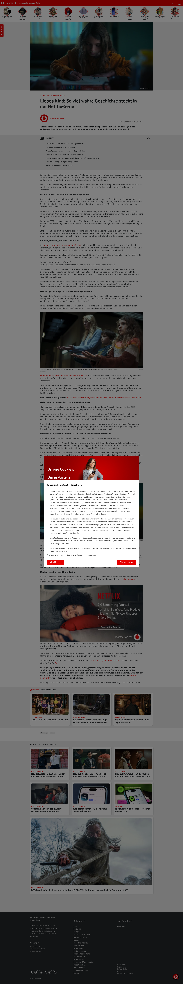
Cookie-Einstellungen (75, 555)
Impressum (91, 555)
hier (83, 497)
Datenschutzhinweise (55, 555)
